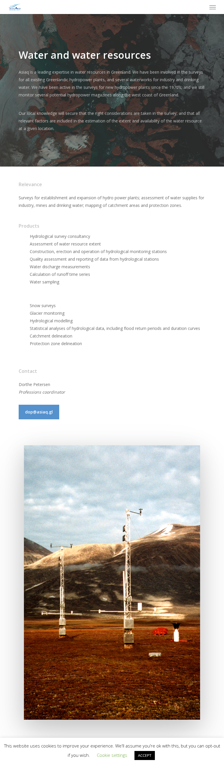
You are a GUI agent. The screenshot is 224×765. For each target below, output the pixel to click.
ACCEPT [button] (144, 755)
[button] (212, 7)
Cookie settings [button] (112, 755)
